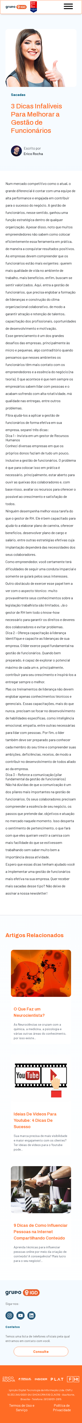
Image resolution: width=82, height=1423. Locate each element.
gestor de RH (24, 518)
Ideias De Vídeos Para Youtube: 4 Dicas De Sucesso (35, 1120)
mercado (20, 183)
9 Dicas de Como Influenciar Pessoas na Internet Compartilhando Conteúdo (41, 1231)
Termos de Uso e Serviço (21, 1407)
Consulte (41, 1351)
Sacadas (18, 94)
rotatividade (56, 393)
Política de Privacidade (62, 1407)
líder (26, 645)
